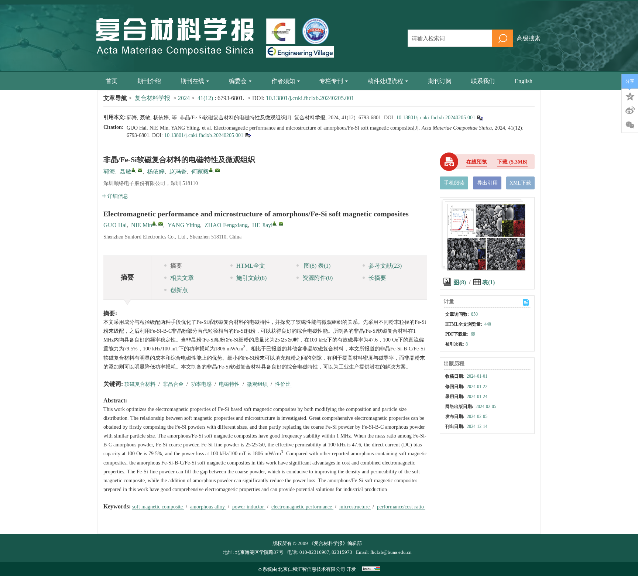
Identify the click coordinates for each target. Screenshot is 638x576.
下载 (512, 162)
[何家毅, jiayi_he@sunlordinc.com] (211, 170)
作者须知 (283, 81)
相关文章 (182, 278)
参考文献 (385, 266)
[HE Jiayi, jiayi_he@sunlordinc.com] (274, 223)
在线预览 (476, 162)
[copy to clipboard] (248, 135)
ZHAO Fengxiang (226, 225)
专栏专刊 (331, 81)
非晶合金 (174, 384)
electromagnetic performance (302, 507)
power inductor (248, 507)
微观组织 (258, 384)
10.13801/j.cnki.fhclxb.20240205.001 (310, 98)
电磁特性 (230, 384)
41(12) (206, 98)
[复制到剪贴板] (479, 117)
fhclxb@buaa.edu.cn (391, 552)
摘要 (176, 266)
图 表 (316, 266)
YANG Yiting (184, 225)
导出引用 (487, 183)
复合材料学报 (152, 98)
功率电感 (202, 384)
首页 (111, 81)
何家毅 (200, 171)
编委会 (238, 81)
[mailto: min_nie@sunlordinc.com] (160, 224)
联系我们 (483, 81)
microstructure (355, 507)
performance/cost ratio (401, 507)
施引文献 (251, 278)
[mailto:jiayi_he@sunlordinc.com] (217, 170)
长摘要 (377, 278)
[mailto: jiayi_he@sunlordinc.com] (281, 224)
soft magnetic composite (158, 507)
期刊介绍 (149, 81)
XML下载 (520, 183)
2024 (184, 98)
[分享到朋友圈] (630, 125)
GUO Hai (115, 225)
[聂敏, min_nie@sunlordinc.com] (133, 170)
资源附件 (317, 278)
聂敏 (125, 171)
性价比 (283, 384)
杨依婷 (156, 171)
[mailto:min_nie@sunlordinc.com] (140, 170)
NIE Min (141, 225)
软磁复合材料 (140, 384)
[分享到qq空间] (630, 96)
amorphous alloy (208, 507)
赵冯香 (178, 171)
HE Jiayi (262, 225)
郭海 (109, 171)
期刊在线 (192, 81)
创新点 (179, 290)
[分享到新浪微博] (630, 110)
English (523, 81)
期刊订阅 (440, 81)
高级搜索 (529, 38)
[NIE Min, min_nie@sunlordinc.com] (154, 223)
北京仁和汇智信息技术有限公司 (311, 569)
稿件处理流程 (385, 81)
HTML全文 (250, 266)
